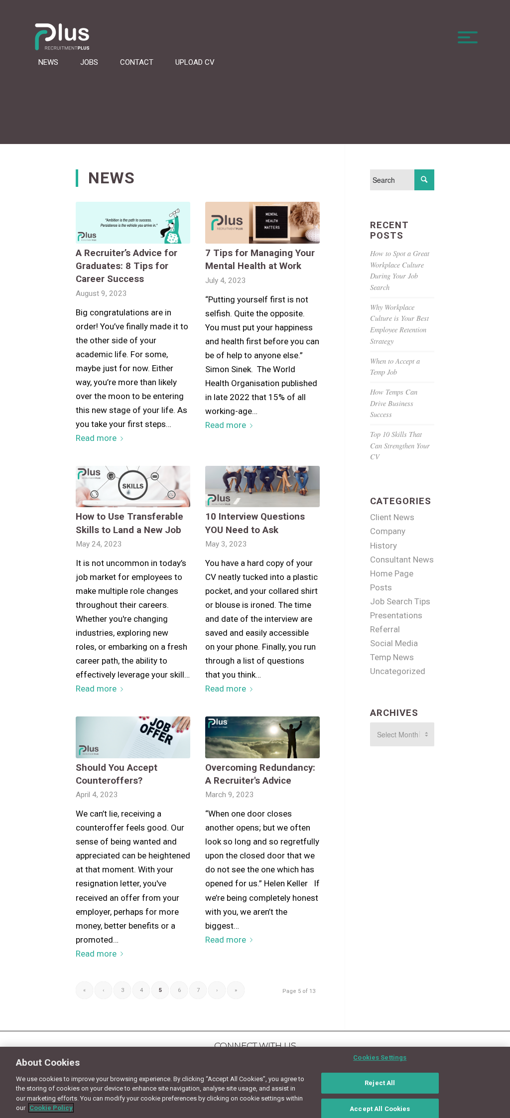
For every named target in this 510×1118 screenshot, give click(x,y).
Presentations (396, 615)
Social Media (394, 643)
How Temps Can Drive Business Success (393, 403)
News (48, 62)
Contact (136, 62)
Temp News (392, 657)
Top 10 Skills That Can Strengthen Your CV (400, 445)
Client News (392, 517)
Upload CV (195, 62)
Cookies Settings (379, 1058)
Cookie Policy (51, 1108)
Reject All (380, 1083)
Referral (385, 629)
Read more (96, 438)
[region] (255, 1082)
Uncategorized (397, 671)
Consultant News (402, 559)
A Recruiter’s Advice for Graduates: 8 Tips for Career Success (126, 266)
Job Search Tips (400, 601)
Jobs (89, 62)
